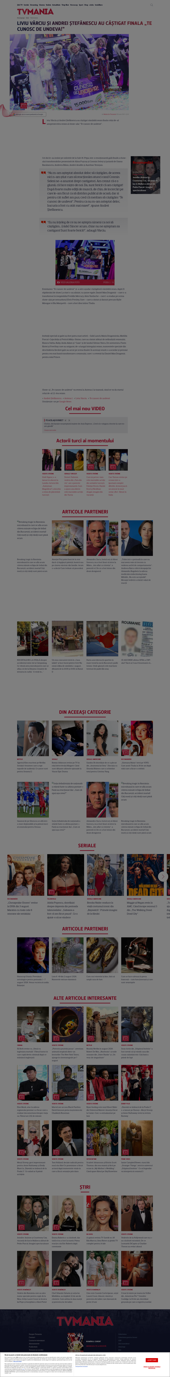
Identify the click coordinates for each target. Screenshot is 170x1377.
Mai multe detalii (17, 1361)
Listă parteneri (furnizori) (81, 1366)
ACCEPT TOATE (151, 1360)
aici (23, 1369)
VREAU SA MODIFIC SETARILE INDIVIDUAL (151, 1367)
